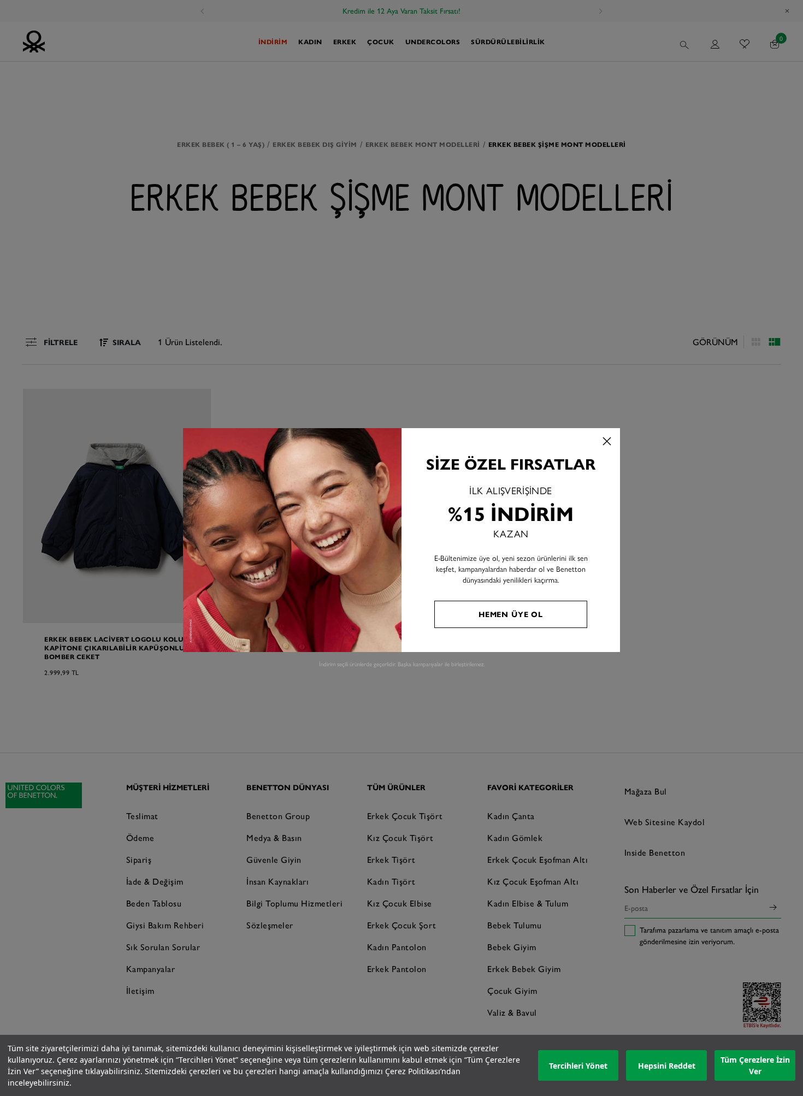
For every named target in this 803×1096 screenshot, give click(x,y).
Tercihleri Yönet (578, 1066)
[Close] (607, 441)
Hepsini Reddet (666, 1066)
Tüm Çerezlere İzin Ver (755, 1065)
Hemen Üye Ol (511, 613)
